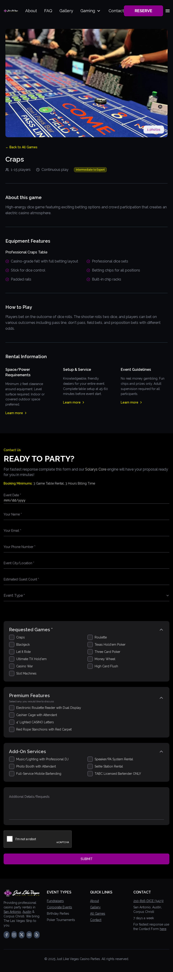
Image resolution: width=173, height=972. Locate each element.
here (163, 929)
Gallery (66, 10)
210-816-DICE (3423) (148, 901)
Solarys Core (95, 469)
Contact (116, 10)
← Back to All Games (21, 147)
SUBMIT (87, 859)
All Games (97, 913)
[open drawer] (167, 10)
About (31, 10)
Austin (27, 912)
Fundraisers (55, 901)
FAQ (48, 10)
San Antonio (12, 912)
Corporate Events (59, 907)
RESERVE (143, 10)
